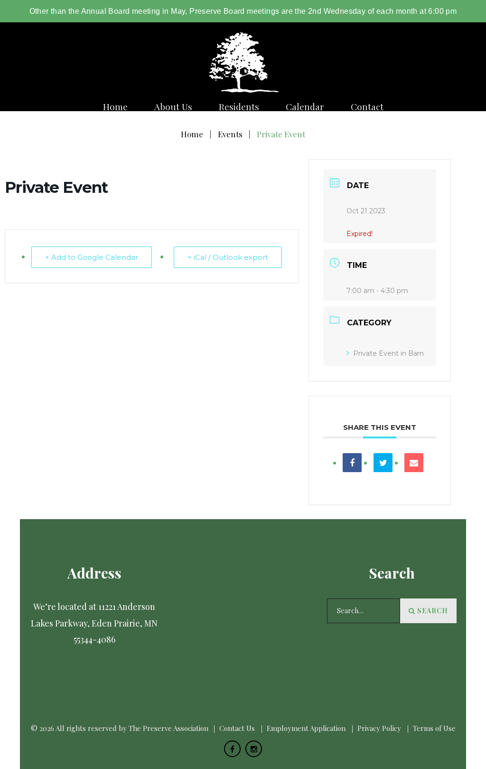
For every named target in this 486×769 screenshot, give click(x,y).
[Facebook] (232, 749)
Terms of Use (434, 728)
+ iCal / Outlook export (227, 257)
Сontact (367, 106)
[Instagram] (253, 749)
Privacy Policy (379, 728)
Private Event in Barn (388, 353)
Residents (239, 106)
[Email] (413, 462)
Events (230, 134)
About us (173, 106)
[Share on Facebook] (352, 462)
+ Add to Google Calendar (91, 257)
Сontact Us (237, 728)
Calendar (305, 106)
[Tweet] (383, 462)
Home (115, 106)
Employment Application (306, 728)
